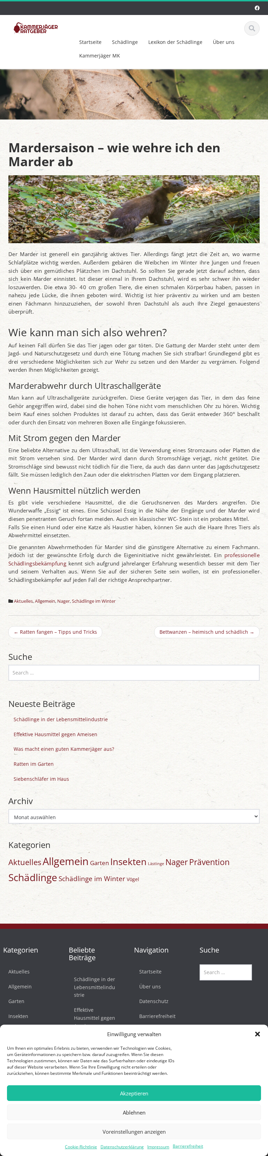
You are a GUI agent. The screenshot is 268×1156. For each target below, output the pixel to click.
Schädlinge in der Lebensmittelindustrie (61, 719)
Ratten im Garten (34, 764)
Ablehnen (134, 1112)
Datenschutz (154, 1001)
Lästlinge (156, 863)
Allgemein (45, 601)
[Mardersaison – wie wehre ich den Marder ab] (134, 209)
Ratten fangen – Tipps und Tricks (55, 632)
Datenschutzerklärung (122, 1147)
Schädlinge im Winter (94, 601)
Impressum (158, 1147)
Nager (63, 601)
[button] (257, 1034)
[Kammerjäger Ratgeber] (36, 27)
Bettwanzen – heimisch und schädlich (206, 632)
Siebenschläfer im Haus (41, 779)
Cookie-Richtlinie (81, 1147)
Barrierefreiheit (188, 1146)
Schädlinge (125, 42)
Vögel (133, 879)
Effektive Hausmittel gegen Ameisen (55, 734)
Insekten (128, 861)
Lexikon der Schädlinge (175, 42)
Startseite (90, 42)
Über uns (223, 42)
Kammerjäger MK (99, 55)
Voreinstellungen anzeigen (134, 1131)
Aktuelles (23, 601)
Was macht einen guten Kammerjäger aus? (64, 749)
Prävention (209, 862)
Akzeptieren (134, 1093)
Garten (99, 863)
